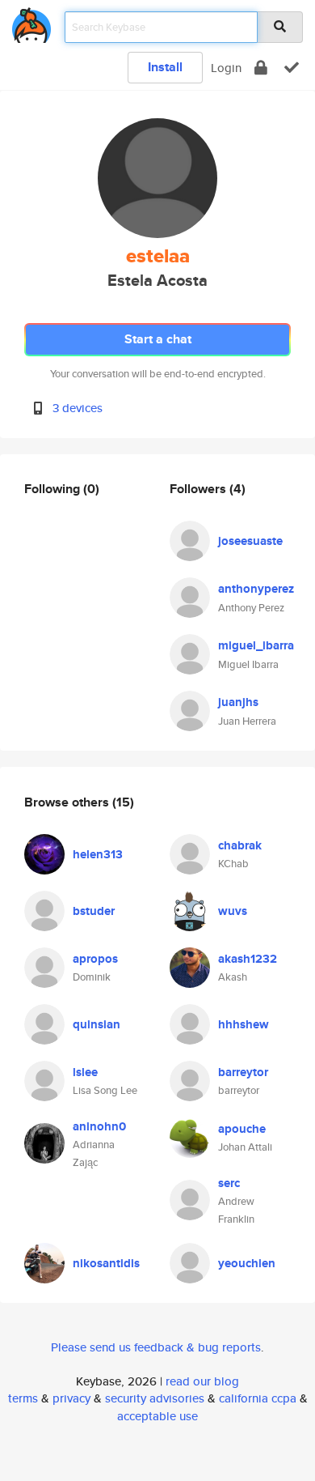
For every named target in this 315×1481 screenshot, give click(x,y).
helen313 (98, 854)
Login (226, 67)
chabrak (240, 845)
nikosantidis (106, 1263)
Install (165, 66)
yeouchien (246, 1263)
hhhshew (243, 1024)
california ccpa (257, 1398)
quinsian (96, 1024)
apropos (95, 959)
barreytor (243, 1072)
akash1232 (247, 959)
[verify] (291, 67)
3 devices (77, 407)
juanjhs (238, 702)
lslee (85, 1072)
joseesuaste (250, 541)
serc (229, 1183)
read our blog (202, 1381)
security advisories (154, 1398)
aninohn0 (99, 1126)
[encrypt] (260, 67)
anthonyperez (256, 589)
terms (23, 1398)
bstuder (94, 911)
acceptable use (157, 1415)
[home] (31, 22)
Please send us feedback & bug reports (156, 1346)
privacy (71, 1398)
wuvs (232, 911)
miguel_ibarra (256, 645)
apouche (242, 1129)
